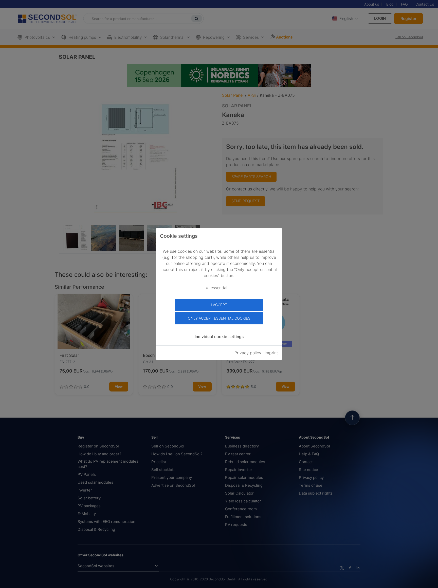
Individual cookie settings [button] (219, 336)
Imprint (271, 352)
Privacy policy (247, 352)
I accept (219, 305)
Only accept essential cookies (219, 318)
